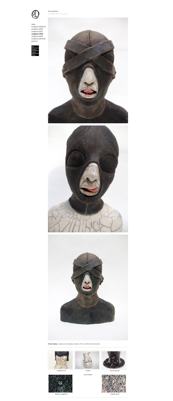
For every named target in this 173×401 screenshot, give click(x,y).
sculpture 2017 (37, 31)
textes (34, 49)
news (33, 24)
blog (33, 55)
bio (33, 47)
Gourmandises (88, 375)
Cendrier (88, 371)
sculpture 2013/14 (38, 39)
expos (34, 52)
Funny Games (64, 14)
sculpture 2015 (37, 36)
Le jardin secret (114, 394)
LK (48, 14)
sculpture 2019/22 (38, 27)
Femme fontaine (115, 371)
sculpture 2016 (55, 14)
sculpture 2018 (37, 29)
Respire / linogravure (61, 394)
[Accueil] (35, 18)
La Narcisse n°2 (61, 371)
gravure (34, 41)
